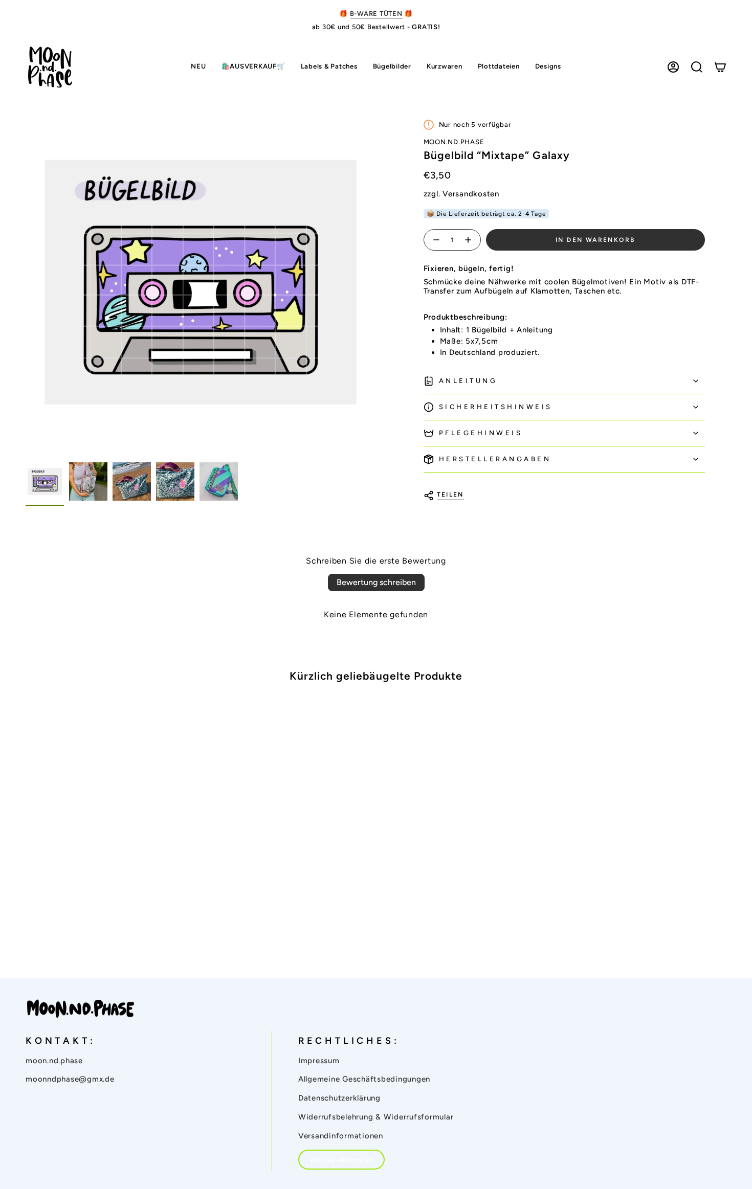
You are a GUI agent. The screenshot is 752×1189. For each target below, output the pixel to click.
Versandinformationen (340, 1135)
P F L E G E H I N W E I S (480, 433)
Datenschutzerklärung (339, 1098)
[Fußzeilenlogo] (81, 1009)
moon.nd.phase (54, 1060)
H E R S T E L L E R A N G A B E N (494, 459)
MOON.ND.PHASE (454, 142)
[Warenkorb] (720, 67)
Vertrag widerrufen (341, 1159)
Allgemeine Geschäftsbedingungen (364, 1079)
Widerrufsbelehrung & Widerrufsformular (376, 1116)
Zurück (25, 282)
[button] (329, 67)
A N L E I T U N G (467, 381)
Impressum (319, 1060)
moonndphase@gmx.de (70, 1079)
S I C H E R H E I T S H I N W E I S (494, 407)
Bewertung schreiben (376, 582)
